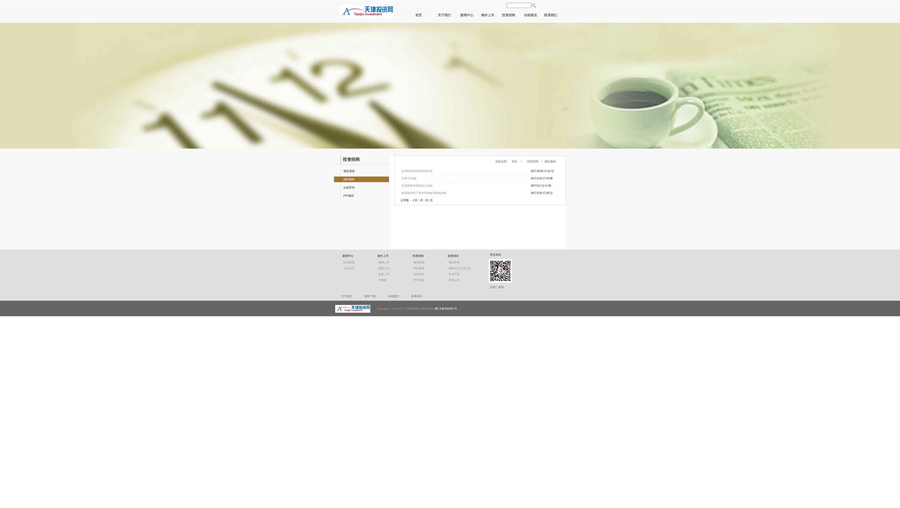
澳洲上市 (384, 262)
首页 (418, 15)
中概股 (382, 280)
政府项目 (453, 256)
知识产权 (454, 274)
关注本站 (495, 254)
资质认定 (454, 280)
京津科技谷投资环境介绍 (416, 171)
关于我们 (444, 15)
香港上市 (384, 268)
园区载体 (349, 179)
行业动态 (349, 268)
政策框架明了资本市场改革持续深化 (423, 193)
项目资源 (349, 171)
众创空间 (349, 187)
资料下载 (370, 296)
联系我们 (550, 15)
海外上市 (487, 15)
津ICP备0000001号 (445, 308)
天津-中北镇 (408, 178)
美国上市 (384, 274)
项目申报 (454, 262)
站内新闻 (349, 262)
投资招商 (508, 15)
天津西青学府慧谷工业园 (416, 185)
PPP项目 (348, 195)
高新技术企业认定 (460, 268)
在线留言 (530, 15)
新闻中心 (466, 15)
